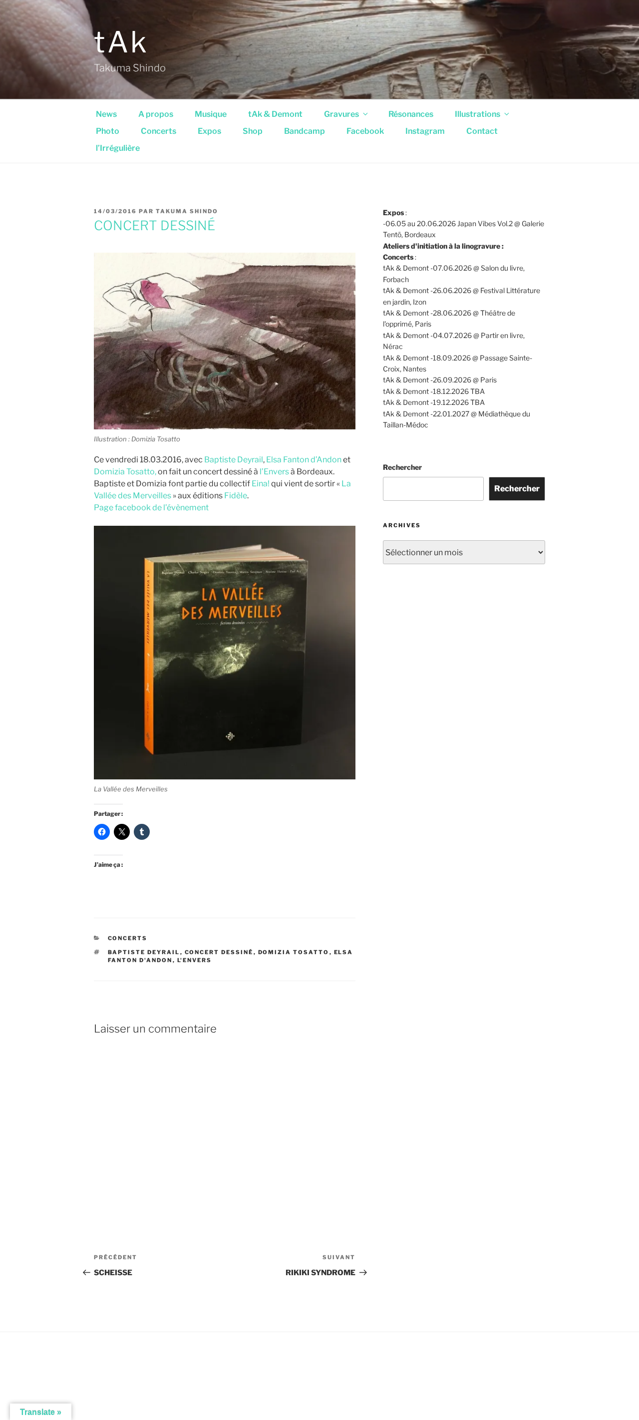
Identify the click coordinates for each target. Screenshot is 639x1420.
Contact (482, 131)
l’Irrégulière (118, 148)
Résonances (410, 114)
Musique (211, 114)
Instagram (425, 131)
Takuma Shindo (187, 211)
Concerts (158, 131)
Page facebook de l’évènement (151, 507)
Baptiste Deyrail (233, 459)
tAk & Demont (275, 114)
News (106, 114)
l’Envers (274, 471)
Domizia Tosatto (293, 952)
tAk (121, 41)
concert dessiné (219, 952)
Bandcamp (304, 131)
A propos (155, 114)
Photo (107, 131)
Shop (253, 131)
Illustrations (477, 114)
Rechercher (402, 467)
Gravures (341, 114)
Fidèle (235, 495)
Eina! (261, 483)
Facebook (365, 131)
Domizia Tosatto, (125, 471)
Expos (209, 131)
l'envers (194, 960)
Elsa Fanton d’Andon (303, 459)
